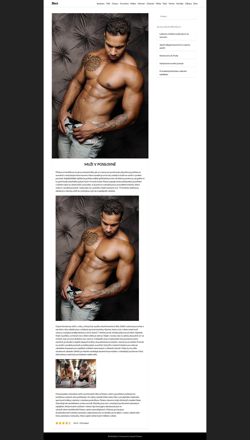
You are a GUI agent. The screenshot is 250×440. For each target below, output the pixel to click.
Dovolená (124, 3)
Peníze (171, 3)
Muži (165, 3)
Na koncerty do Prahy (169, 55)
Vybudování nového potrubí (171, 63)
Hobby (133, 3)
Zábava (188, 3)
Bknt (55, 3)
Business (101, 3)
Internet (141, 3)
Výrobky (179, 3)
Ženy (195, 3)
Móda (158, 3)
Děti (108, 3)
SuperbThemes (136, 436)
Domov (115, 3)
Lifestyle (150, 3)
